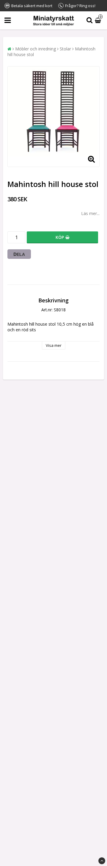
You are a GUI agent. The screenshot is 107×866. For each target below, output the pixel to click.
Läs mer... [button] (90, 213)
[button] (99, 20)
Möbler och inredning (35, 49)
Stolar (65, 49)
